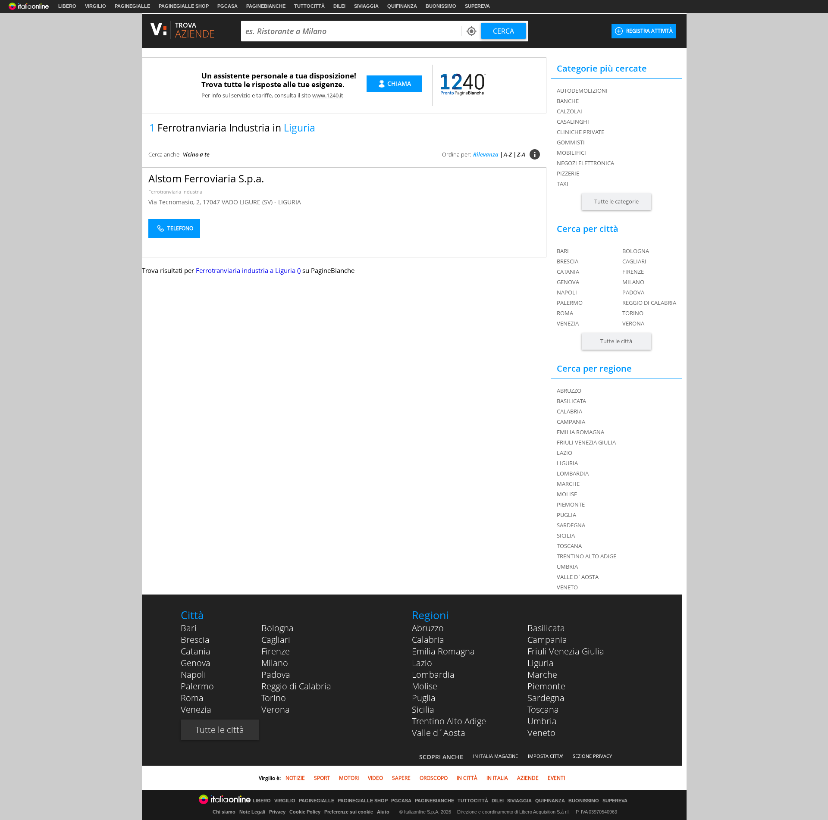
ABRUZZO (569, 390)
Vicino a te (196, 154)
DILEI (339, 6)
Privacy (277, 811)
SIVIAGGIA (366, 6)
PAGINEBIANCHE (265, 6)
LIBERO (67, 6)
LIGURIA (289, 202)
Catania (568, 271)
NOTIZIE (295, 778)
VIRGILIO (95, 6)
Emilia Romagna (443, 651)
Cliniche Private (580, 132)
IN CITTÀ (467, 778)
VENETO (567, 587)
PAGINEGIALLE (132, 6)
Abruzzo (428, 628)
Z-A (521, 154)
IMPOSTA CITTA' (545, 756)
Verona (633, 323)
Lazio (422, 663)
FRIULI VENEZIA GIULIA (586, 442)
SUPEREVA (477, 6)
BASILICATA (571, 401)
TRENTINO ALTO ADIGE (586, 556)
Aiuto (383, 811)
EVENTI (556, 778)
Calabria (428, 639)
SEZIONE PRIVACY (592, 756)
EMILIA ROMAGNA (580, 432)
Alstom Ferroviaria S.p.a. (206, 178)
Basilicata (546, 628)
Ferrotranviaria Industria (175, 191)
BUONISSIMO (441, 6)
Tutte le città (616, 341)
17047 (211, 202)
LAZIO (564, 453)
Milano (633, 282)
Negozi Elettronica (585, 163)
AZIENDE (528, 778)
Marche (542, 674)
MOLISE (567, 494)
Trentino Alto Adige (449, 721)
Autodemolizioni (582, 90)
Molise (424, 686)
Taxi (562, 184)
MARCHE (568, 484)
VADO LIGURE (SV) (248, 202)
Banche (568, 101)
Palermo (570, 303)
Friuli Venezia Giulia (565, 651)
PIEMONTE (571, 504)
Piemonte (546, 686)
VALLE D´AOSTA (578, 577)
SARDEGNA (571, 525)
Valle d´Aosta (438, 733)
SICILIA (566, 535)
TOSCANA (569, 546)
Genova (568, 282)
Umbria (542, 721)
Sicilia (423, 709)
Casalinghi (573, 121)
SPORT (322, 778)
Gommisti (571, 142)
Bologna (635, 251)
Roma (565, 313)
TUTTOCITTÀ (309, 6)
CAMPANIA (571, 422)
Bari (563, 251)
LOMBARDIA (573, 473)
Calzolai (569, 111)
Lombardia (433, 674)
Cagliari (634, 261)
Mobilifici (571, 152)
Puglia (424, 698)
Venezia (568, 323)
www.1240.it (327, 95)
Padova (633, 292)
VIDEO (375, 778)
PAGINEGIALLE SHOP (184, 6)
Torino (632, 313)
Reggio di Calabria (649, 303)
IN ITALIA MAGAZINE (495, 756)
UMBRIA (567, 566)
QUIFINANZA (402, 6)
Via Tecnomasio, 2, (175, 202)
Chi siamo (224, 811)
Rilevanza (486, 154)
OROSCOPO (434, 778)
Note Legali (252, 811)
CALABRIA (569, 411)
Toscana (543, 709)
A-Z (508, 154)
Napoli (567, 292)
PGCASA (227, 6)
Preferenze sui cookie (348, 811)
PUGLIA (566, 515)
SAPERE (401, 778)
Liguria (540, 663)
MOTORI (349, 778)
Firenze (633, 271)
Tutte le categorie (616, 201)
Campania (547, 639)
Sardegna (546, 698)
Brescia (567, 261)
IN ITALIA (497, 778)
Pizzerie (568, 173)
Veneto (541, 733)
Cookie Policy (304, 811)
